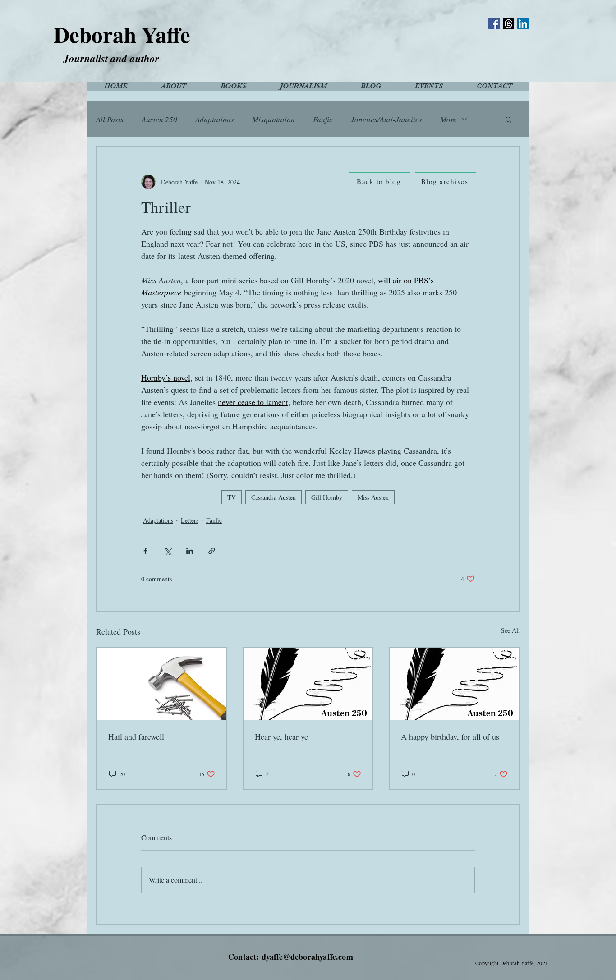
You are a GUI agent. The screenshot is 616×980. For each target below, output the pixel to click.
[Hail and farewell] (161, 684)
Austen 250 (159, 119)
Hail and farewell (136, 736)
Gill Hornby (326, 497)
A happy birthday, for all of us (450, 736)
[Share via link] (211, 551)
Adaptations (214, 119)
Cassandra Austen (273, 497)
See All (510, 630)
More (448, 119)
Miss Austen (373, 497)
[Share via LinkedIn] (189, 551)
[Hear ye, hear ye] (308, 684)
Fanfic (323, 119)
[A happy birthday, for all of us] (454, 684)
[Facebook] (494, 23)
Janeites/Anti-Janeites (386, 119)
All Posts (110, 119)
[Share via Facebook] (145, 551)
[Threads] (508, 23)
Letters (189, 520)
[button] (508, 119)
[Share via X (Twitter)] (167, 551)
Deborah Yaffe (122, 34)
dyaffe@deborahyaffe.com (307, 956)
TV (231, 497)
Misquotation (273, 119)
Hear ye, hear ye (281, 736)
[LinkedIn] (523, 23)
